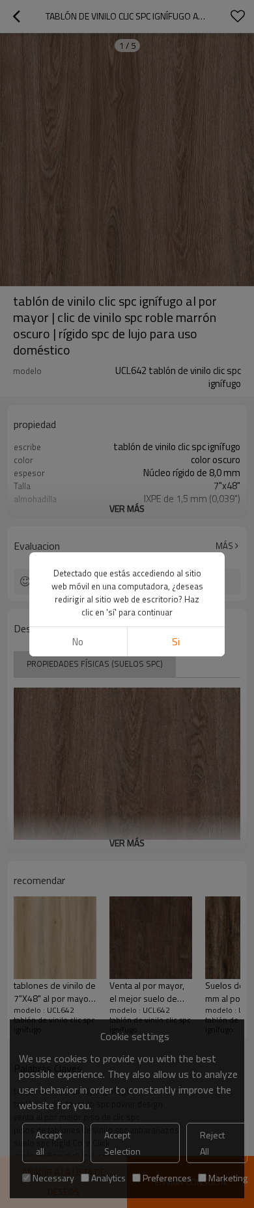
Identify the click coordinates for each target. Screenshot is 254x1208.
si (176, 641)
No (77, 641)
